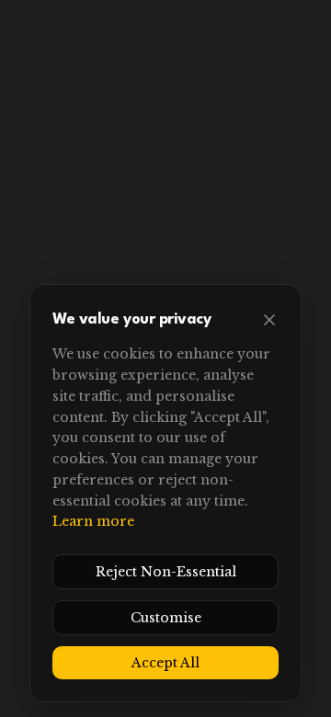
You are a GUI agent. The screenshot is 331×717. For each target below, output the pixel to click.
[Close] (269, 320)
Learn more (93, 521)
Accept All (165, 662)
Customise (166, 617)
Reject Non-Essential (166, 571)
